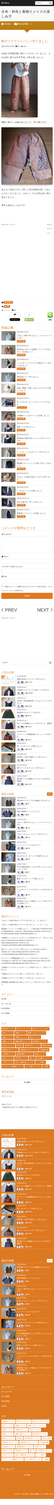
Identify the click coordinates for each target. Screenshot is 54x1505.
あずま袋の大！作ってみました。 (30, 502)
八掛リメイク (7, 1062)
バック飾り (40, 1062)
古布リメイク (7, 1058)
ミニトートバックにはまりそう (29, 845)
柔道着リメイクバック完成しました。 (32, 513)
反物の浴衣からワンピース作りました (31, 679)
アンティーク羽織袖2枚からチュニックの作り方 (19, 958)
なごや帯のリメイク (33, 1066)
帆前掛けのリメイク (10, 1050)
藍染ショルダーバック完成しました (30, 879)
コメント (7, 310)
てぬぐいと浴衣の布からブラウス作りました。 (19, 920)
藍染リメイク (7, 1037)
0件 (18, 46)
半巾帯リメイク (21, 1058)
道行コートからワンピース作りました (31, 768)
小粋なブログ (6, 1104)
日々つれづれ (22, 407)
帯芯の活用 (47, 1045)
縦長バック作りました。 (27, 427)
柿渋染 (7, 306)
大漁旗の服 (44, 1050)
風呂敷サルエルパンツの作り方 (29, 712)
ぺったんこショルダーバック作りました (33, 452)
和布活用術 (8, 302)
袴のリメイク (7, 1033)
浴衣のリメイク (8, 1045)
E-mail (6, 567)
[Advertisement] (22, 244)
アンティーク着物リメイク (12, 1066)
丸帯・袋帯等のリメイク (24, 1062)
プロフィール (6, 1096)
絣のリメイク (35, 1037)
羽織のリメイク (21, 1037)
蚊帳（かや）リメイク (36, 1033)
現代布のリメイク (40, 1041)
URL (5, 576)
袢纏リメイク (20, 1033)
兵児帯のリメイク (44, 1058)
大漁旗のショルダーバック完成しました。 (34, 416)
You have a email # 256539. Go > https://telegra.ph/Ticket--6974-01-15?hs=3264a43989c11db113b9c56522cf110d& (24, 951)
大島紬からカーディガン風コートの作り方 (33, 690)
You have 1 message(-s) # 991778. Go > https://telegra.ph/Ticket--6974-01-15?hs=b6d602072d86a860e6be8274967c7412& (26, 960)
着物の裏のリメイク (22, 1041)
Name (5, 556)
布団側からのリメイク (28, 1050)
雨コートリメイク (23, 1029)
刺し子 (32, 1058)
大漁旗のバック (8, 1054)
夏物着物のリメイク (24, 1054)
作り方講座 (5, 1013)
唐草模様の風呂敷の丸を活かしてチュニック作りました (22, 982)
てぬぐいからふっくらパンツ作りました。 (33, 834)
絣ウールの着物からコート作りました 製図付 (34, 723)
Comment (7, 534)
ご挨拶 (45, 1066)
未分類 (3, 999)
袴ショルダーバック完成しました (29, 746)
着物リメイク (7, 1041)
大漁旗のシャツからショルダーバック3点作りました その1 (24, 938)
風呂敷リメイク (8, 1029)
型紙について (40, 1054)
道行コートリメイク (40, 1029)
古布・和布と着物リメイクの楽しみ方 (25, 14)
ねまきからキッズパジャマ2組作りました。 (33, 856)
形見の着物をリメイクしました (29, 811)
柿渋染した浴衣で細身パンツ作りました (32, 757)
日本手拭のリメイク (32, 1045)
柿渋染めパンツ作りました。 (28, 377)
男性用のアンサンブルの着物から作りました (34, 800)
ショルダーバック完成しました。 (30, 491)
